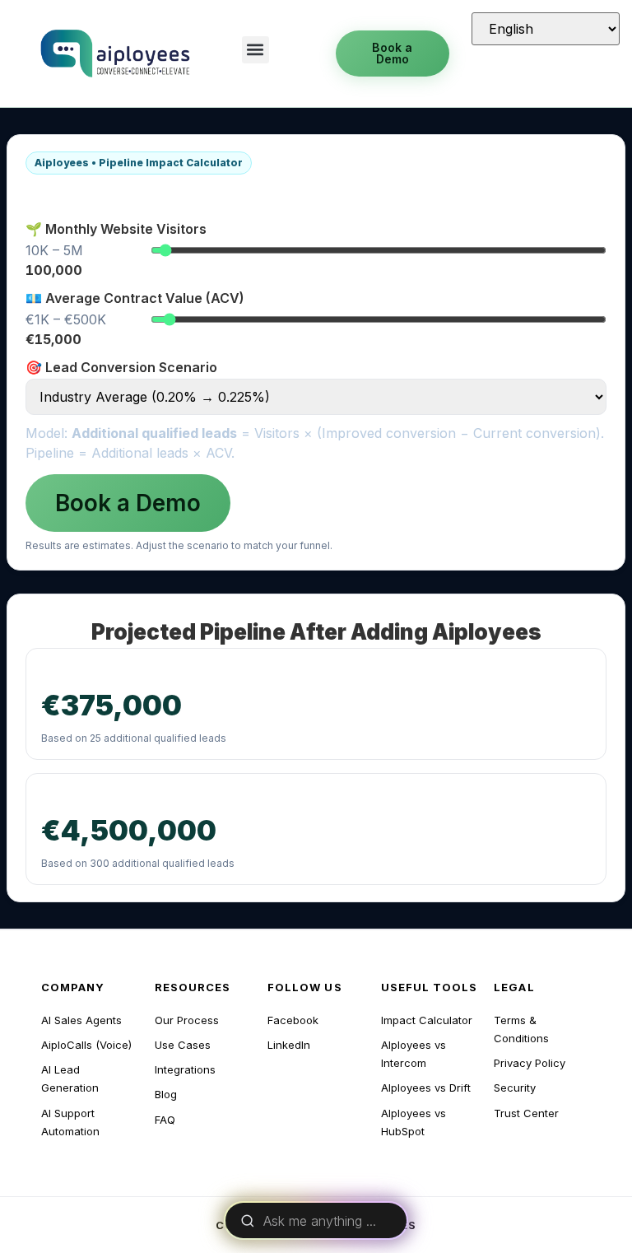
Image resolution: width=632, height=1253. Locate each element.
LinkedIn (288, 1044)
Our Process (187, 1020)
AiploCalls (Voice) (86, 1044)
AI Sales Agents (81, 1020)
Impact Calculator (426, 1020)
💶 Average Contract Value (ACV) (135, 298)
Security (515, 1087)
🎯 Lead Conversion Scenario (121, 367)
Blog (166, 1094)
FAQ (165, 1119)
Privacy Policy (529, 1062)
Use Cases (183, 1044)
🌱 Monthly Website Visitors (116, 228)
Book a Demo (128, 503)
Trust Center (526, 1113)
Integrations (185, 1069)
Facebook (292, 1020)
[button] (255, 49)
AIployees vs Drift (426, 1087)
